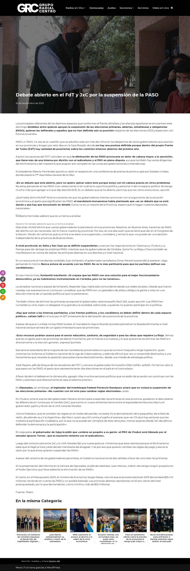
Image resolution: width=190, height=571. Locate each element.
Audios (112, 8)
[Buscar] (172, 8)
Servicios (143, 8)
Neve (19, 567)
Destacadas (96, 8)
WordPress (53, 567)
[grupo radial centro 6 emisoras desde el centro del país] (36, 8)
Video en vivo (160, 8)
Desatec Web (54, 561)
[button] (85, 8)
